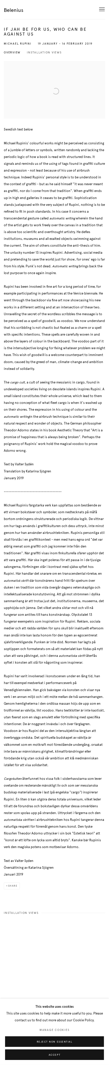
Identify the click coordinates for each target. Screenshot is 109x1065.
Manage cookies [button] (55, 1030)
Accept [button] (54, 1054)
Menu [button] (101, 9)
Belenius (13, 10)
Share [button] (13, 885)
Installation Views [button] (44, 52)
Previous (20, 959)
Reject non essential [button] (54, 1041)
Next (88, 959)
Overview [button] (12, 52)
